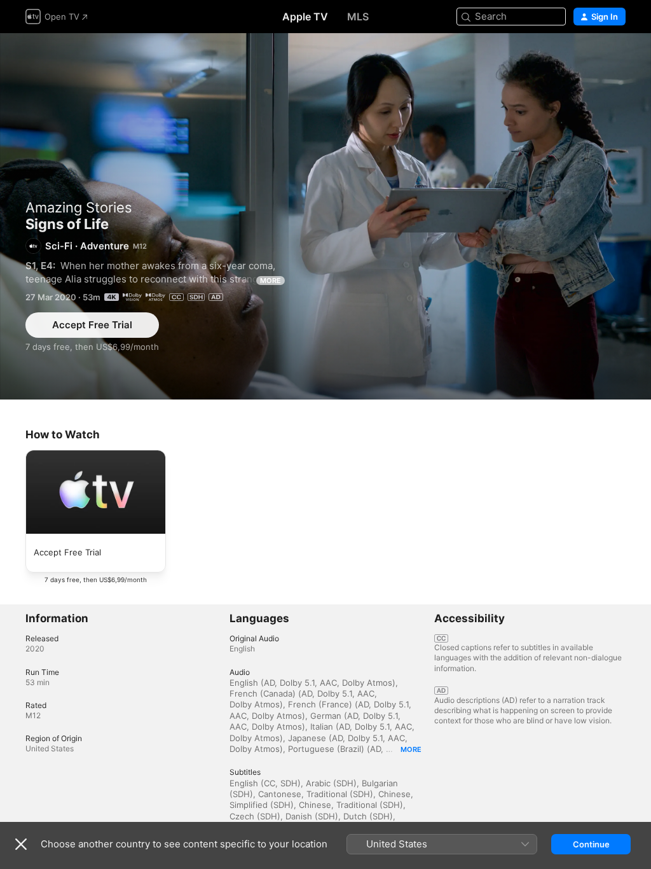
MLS (358, 16)
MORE (270, 280)
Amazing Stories (78, 207)
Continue (591, 844)
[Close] (21, 844)
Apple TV (305, 16)
